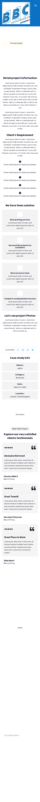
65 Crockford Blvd (11, 735)
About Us (20, 632)
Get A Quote (20, 414)
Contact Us (20, 648)
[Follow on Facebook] (18, 350)
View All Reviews (20, 574)
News (20, 644)
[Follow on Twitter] (23, 350)
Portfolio (20, 640)
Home (20, 628)
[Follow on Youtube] (33, 350)
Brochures (20, 378)
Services (20, 636)
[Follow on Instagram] (28, 350)
